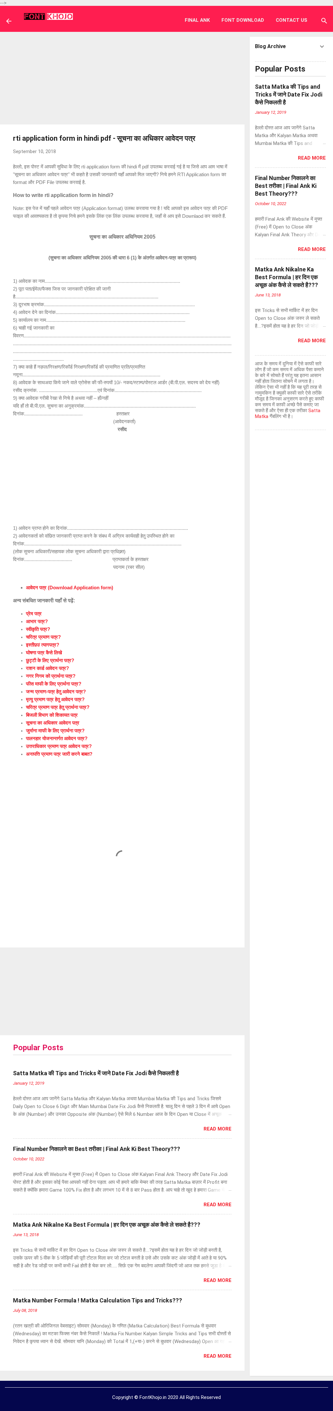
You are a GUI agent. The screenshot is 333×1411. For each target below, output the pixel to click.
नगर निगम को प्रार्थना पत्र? (50, 676)
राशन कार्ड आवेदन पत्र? (47, 668)
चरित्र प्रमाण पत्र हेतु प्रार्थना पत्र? (57, 707)
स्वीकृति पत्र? (38, 629)
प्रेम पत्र (34, 613)
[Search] (324, 21)
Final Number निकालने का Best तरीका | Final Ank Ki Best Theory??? (96, 1148)
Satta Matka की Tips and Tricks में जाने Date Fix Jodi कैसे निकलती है (96, 1073)
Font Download (242, 20)
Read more (218, 1129)
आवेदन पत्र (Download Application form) (69, 587)
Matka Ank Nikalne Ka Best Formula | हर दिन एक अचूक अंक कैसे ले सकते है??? (106, 1224)
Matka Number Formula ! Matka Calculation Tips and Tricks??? (97, 1300)
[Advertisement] (122, 77)
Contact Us (291, 20)
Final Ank (197, 20)
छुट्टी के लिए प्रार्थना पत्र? (50, 660)
